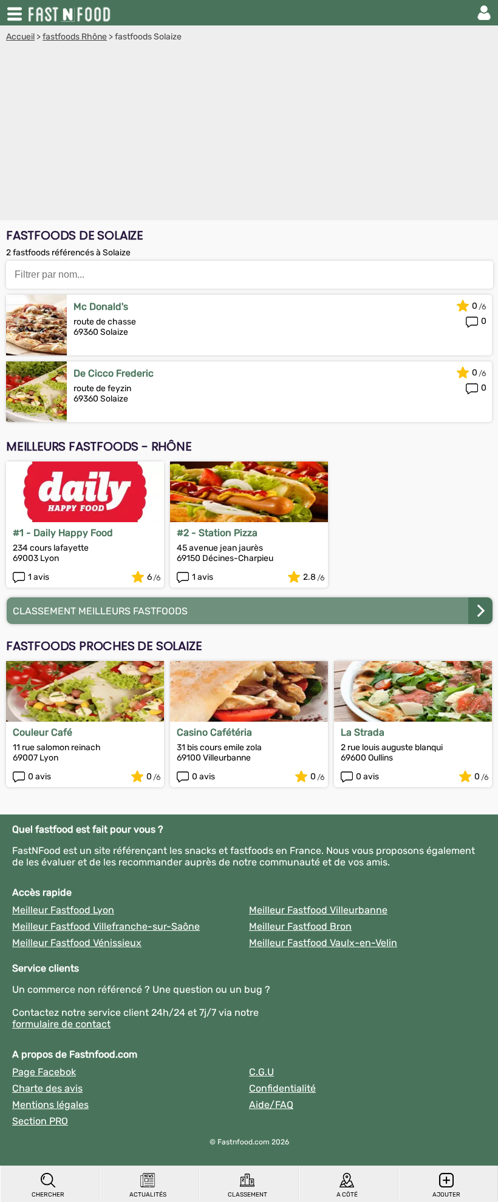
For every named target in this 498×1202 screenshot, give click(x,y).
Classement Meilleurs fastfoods (100, 611)
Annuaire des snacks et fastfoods (70, 13)
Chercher (48, 1194)
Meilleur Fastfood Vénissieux (77, 943)
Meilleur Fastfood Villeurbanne (318, 910)
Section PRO (40, 1121)
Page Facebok (44, 1072)
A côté (347, 1194)
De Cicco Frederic (113, 373)
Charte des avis (47, 1088)
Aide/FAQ (271, 1104)
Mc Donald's (100, 306)
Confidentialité (282, 1088)
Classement (247, 1194)
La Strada (362, 732)
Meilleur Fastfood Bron (300, 926)
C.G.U (261, 1072)
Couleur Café (42, 732)
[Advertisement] (249, 133)
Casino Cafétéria (214, 732)
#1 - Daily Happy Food (63, 533)
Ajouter (446, 1194)
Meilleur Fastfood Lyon (63, 910)
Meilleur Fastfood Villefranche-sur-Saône (106, 926)
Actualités (147, 1194)
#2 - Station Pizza (217, 533)
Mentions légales (50, 1104)
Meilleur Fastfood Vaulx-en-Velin (323, 943)
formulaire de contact (61, 1024)
